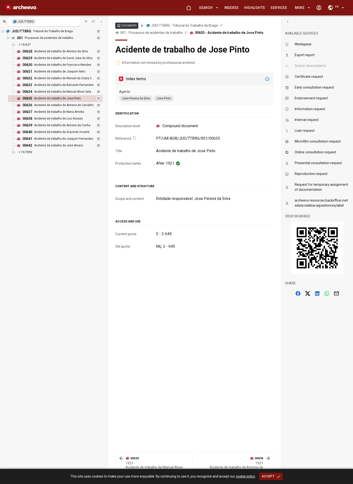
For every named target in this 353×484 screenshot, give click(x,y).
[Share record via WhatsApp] (327, 293)
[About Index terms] (267, 79)
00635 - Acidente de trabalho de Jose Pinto (229, 33)
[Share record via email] (336, 293)
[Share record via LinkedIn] (317, 293)
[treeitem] (60, 98)
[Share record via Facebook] (298, 293)
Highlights (254, 8)
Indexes (231, 8)
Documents (126, 25)
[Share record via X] (307, 293)
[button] (207, 7)
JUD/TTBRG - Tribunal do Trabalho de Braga (184, 25)
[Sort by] (86, 21)
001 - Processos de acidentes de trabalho (151, 33)
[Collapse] (101, 21)
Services (279, 8)
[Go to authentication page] (319, 7)
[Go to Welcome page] (188, 7)
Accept (268, 476)
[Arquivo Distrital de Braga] (21, 8)
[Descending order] (93, 21)
